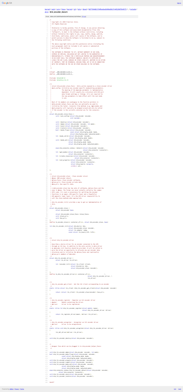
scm (58, 9)
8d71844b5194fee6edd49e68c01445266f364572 (107, 9)
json (179, 389)
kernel (47, 9)
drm (46, 12)
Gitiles (11, 389)
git (75, 9)
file (83, 16)
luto (79, 9)
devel (85, 9)
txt (175, 389)
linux (63, 9)
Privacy (16, 389)
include (133, 9)
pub (53, 9)
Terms (22, 389)
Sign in (179, 3)
